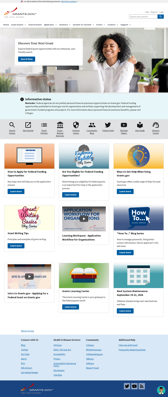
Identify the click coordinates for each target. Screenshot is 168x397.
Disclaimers (59, 370)
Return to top (27, 331)
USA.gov (90, 345)
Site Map (58, 375)
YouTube (25, 354)
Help (147, 12)
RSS (23, 363)
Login (161, 12)
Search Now (27, 59)
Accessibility (59, 354)
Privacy (57, 358)
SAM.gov (90, 363)
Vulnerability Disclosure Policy (65, 364)
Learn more (16, 191)
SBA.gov (90, 358)
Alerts (24, 358)
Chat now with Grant (128, 345)
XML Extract (26, 367)
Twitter (24, 349)
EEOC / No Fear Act (62, 349)
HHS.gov (58, 345)
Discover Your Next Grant (35, 43)
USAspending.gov (94, 354)
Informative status (38, 99)
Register (154, 12)
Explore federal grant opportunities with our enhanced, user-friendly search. (47, 50)
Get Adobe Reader (29, 372)
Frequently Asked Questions (132, 349)
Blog (23, 345)
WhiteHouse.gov (94, 349)
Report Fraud (92, 367)
